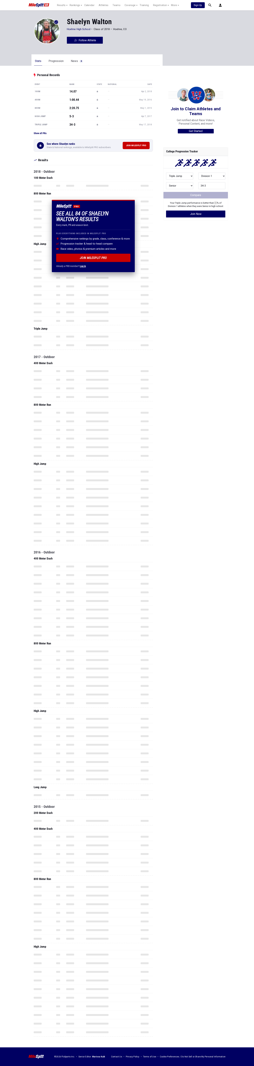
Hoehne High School (78, 29)
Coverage (130, 5)
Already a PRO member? (71, 266)
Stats (38, 61)
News (76, 61)
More (174, 5)
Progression (56, 61)
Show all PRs (40, 133)
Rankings (75, 5)
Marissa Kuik (98, 1056)
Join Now (195, 214)
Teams (116, 5)
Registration (160, 5)
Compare (195, 195)
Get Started (196, 131)
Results (61, 5)
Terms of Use (149, 1056)
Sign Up (198, 5)
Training (144, 5)
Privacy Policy (132, 1056)
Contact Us (116, 1056)
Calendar (89, 5)
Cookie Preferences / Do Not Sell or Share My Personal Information (192, 1056)
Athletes (103, 5)
